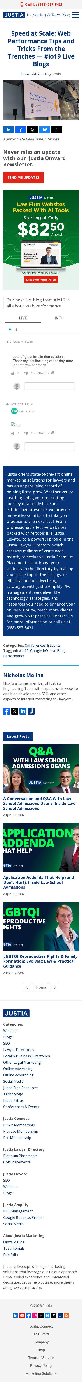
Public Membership (19, 1125)
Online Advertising (18, 1068)
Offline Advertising (18, 1075)
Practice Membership (20, 1131)
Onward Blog (14, 1242)
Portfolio (10, 1254)
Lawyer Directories (18, 1049)
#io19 (23, 650)
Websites (10, 1030)
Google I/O (39, 650)
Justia (47, 1306)
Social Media (13, 1081)
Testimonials (13, 1248)
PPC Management (18, 1211)
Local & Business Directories (26, 1056)
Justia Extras (13, 1100)
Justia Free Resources (20, 1087)
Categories (13, 1024)
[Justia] (36, 15)
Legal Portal (41, 1334)
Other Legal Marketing (22, 1062)
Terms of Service (41, 1358)
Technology (13, 1094)
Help (41, 1350)
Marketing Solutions (41, 1373)
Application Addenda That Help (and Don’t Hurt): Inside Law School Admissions (38, 882)
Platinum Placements (20, 1155)
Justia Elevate (15, 1174)
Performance (14, 655)
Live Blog (57, 650)
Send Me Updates (23, 177)
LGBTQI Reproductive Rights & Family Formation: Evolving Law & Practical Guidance (40, 961)
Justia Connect (16, 1118)
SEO (6, 1043)
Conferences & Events (43, 645)
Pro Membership (17, 1137)
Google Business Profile (22, 1217)
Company (41, 1342)
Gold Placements (16, 1162)
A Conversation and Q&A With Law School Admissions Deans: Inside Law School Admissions (39, 803)
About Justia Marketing (24, 1235)
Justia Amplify (15, 1204)
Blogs (8, 1037)
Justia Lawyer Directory (23, 1149)
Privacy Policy (41, 1366)
